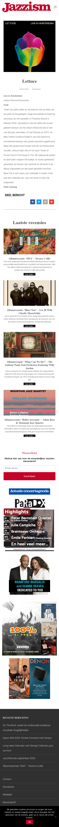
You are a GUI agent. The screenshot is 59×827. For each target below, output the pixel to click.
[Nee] (55, 816)
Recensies (37, 89)
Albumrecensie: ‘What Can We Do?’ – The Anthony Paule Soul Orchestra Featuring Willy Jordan (29, 365)
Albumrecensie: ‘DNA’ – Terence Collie (29, 258)
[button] (32, 201)
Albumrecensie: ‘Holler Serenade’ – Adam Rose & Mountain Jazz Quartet (29, 421)
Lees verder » (29, 274)
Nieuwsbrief (9, 802)
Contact (7, 779)
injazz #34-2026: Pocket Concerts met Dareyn (27, 737)
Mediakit (7, 794)
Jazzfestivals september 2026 (19, 758)
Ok (29, 822)
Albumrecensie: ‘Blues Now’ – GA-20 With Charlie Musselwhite (29, 311)
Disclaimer (8, 786)
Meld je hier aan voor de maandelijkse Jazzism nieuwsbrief (29, 460)
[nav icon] (55, 7)
